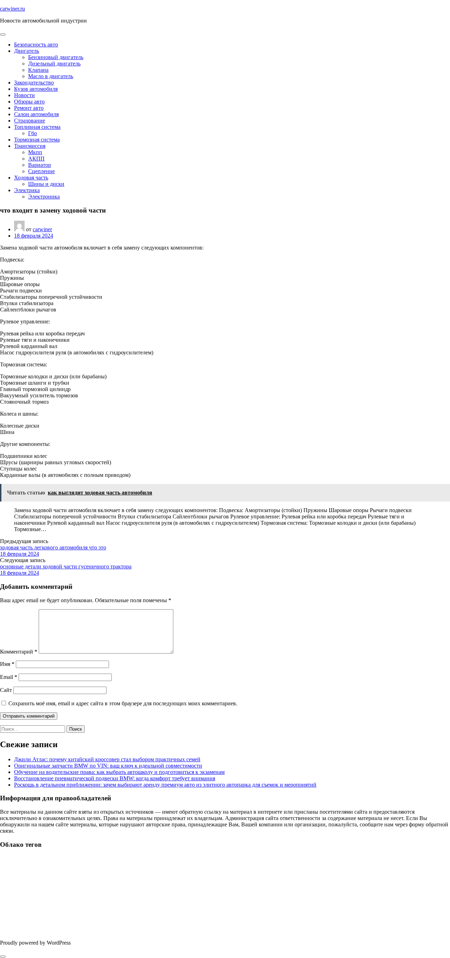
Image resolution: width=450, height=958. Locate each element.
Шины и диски (46, 184)
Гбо (32, 133)
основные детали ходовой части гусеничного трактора (65, 566)
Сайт (6, 690)
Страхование (29, 121)
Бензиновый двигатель (55, 57)
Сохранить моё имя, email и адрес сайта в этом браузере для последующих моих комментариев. (122, 703)
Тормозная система (37, 140)
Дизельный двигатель (54, 64)
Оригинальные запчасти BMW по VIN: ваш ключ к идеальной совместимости (108, 766)
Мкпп (35, 152)
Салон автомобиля (36, 114)
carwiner (42, 229)
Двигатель (26, 51)
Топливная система (37, 127)
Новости (24, 95)
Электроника (44, 197)
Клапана (38, 70)
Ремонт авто (29, 108)
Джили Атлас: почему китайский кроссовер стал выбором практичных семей (107, 759)
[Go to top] (3, 957)
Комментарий (18, 652)
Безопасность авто (36, 45)
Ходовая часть (31, 178)
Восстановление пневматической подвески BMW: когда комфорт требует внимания (114, 778)
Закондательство (34, 83)
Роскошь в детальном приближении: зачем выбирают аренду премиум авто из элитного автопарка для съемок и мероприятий (165, 785)
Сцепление (41, 171)
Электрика (27, 190)
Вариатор (39, 165)
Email (8, 677)
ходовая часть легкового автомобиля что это (53, 547)
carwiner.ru (12, 9)
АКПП (36, 159)
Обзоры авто (29, 102)
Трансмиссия (29, 146)
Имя (7, 664)
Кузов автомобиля (36, 89)
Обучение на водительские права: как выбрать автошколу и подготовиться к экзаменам (119, 772)
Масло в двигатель (50, 76)
